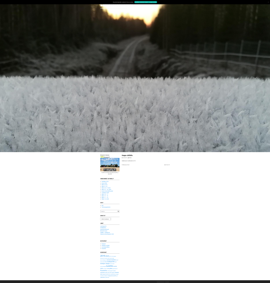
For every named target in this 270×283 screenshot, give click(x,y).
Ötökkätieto (103, 227)
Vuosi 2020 (104, 183)
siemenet (102, 272)
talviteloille (113, 274)
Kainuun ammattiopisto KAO (107, 234)
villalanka (106, 275)
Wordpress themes (163, 282)
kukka (105, 261)
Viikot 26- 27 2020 (106, 188)
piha (111, 268)
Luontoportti (103, 226)
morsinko (105, 268)
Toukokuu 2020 (105, 192)
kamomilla (112, 258)
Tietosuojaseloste (106, 207)
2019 (102, 255)
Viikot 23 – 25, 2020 (106, 189)
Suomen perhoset (104, 229)
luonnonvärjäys (103, 266)
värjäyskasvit (111, 275)
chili (112, 256)
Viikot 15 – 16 (105, 195)
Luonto (109, 265)
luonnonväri (112, 263)
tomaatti (116, 274)
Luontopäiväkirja (105, 247)
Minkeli (130, 157)
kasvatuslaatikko (111, 260)
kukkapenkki (111, 261)
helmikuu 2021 (107, 258)
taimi (101, 274)
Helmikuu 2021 (105, 181)
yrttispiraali (107, 277)
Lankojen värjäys (106, 245)
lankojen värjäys (105, 263)
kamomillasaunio (103, 259)
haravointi (102, 258)
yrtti (117, 275)
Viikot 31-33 (104, 186)
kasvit (117, 259)
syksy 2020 (109, 272)
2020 (107, 256)
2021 (110, 256)
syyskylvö (113, 272)
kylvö (116, 261)
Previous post (126, 164)
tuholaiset (102, 275)
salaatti (114, 270)
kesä (101, 261)
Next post (166, 164)
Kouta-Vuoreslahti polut (107, 191)
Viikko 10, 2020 (105, 199)
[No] (268, 2)
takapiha (104, 274)
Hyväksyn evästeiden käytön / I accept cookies (145, 2)
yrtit (115, 275)
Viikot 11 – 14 (105, 197)
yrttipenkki (102, 277)
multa (108, 268)
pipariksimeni (114, 268)
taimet (117, 272)
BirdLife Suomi (103, 231)
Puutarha (104, 248)
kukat (103, 261)
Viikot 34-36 (104, 184)
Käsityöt (104, 243)
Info (102, 205)
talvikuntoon (108, 274)
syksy (106, 272)
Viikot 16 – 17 (105, 194)
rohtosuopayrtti (110, 270)
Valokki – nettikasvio (105, 232)
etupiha (114, 256)
